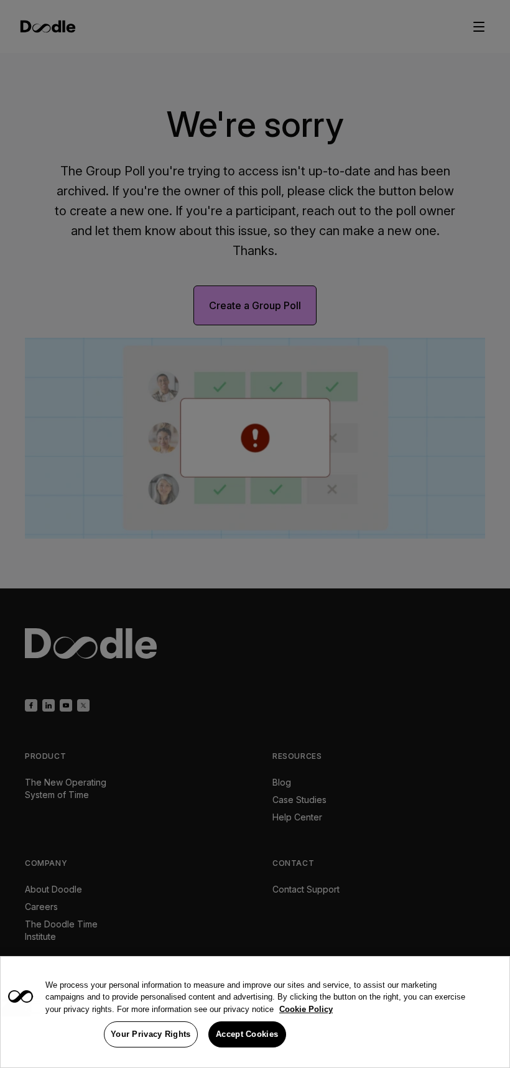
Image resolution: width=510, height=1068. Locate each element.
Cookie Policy (306, 1009)
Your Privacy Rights (151, 1034)
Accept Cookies (247, 1034)
